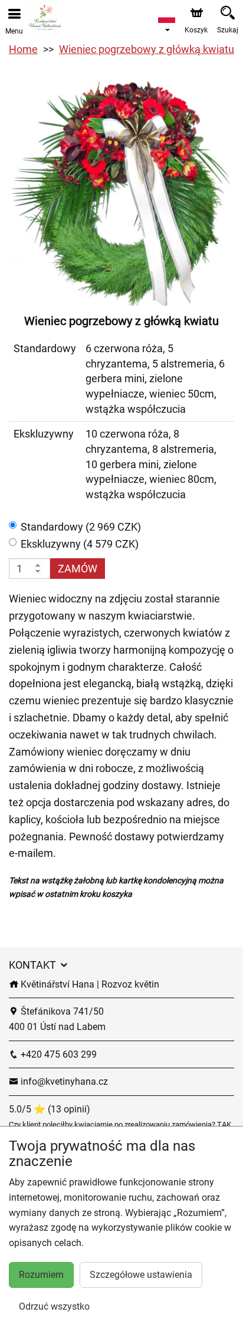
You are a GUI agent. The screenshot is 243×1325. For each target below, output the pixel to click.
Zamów (77, 568)
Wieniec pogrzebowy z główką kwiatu (146, 49)
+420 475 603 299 (57, 1054)
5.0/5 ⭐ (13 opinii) (49, 1109)
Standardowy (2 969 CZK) (81, 527)
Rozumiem (41, 1274)
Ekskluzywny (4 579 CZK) (80, 544)
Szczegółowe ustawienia (141, 1274)
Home (23, 49)
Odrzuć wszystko (54, 1306)
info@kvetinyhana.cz (63, 1081)
